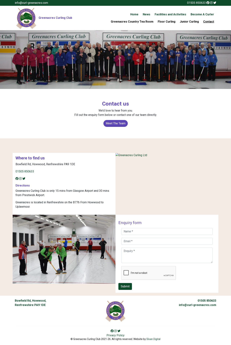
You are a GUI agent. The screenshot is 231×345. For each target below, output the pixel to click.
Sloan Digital (153, 339)
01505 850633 (196, 3)
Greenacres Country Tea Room (132, 21)
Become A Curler (202, 14)
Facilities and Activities (170, 14)
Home (134, 14)
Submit (125, 286)
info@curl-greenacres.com (31, 3)
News (146, 14)
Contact (208, 21)
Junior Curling (189, 21)
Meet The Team (115, 123)
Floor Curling (166, 21)
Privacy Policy (115, 335)
